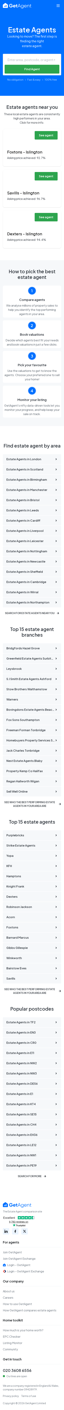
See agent (46, 135)
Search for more (30, 1176)
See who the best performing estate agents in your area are (29, 804)
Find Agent (32, 69)
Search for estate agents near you (30, 613)
